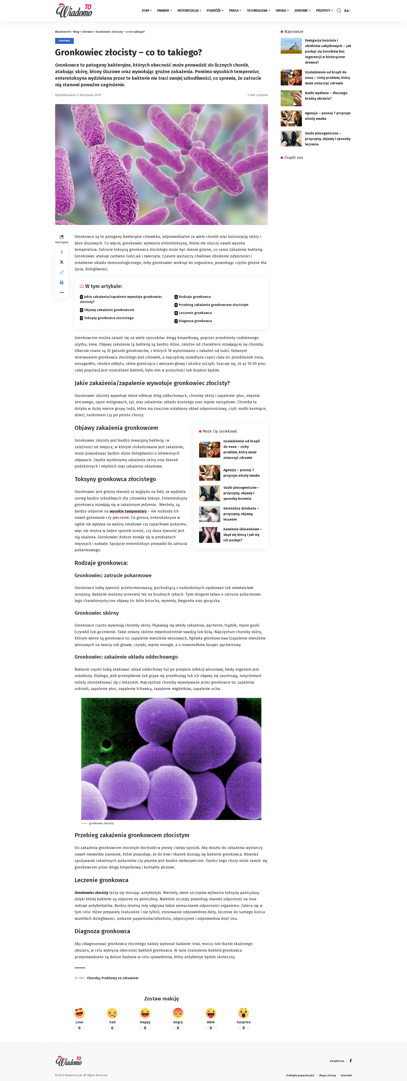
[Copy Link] (62, 272)
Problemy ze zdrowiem (120, 978)
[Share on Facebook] (62, 252)
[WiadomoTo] (75, 10)
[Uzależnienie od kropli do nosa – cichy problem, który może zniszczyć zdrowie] (209, 450)
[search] (339, 10)
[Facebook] (351, 1061)
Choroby (93, 978)
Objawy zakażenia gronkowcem (109, 310)
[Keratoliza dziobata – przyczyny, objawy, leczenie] (209, 514)
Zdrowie (64, 40)
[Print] (62, 282)
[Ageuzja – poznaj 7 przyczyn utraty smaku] (209, 473)
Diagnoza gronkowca (195, 321)
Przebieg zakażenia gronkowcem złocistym (213, 305)
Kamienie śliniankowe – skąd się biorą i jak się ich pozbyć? (242, 534)
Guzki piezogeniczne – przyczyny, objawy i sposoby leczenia (241, 493)
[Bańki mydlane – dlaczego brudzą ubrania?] (291, 98)
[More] (62, 293)
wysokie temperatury (128, 511)
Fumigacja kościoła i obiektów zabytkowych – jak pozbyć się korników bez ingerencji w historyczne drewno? (328, 51)
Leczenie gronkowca (195, 313)
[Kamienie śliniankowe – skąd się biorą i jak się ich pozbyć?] (209, 535)
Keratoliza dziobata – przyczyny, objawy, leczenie (241, 513)
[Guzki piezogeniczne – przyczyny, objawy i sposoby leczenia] (209, 493)
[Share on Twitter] (62, 262)
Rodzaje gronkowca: (195, 297)
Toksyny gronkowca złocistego (109, 318)
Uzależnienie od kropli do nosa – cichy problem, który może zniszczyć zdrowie (327, 77)
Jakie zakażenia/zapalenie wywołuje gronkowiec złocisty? (121, 299)
